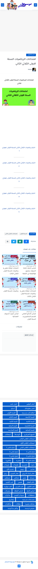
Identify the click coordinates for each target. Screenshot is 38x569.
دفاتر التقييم (14, 473)
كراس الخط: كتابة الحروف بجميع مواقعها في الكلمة (29, 271)
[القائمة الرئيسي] (35, 5)
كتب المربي (19, 486)
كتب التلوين (31, 486)
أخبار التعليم (31, 404)
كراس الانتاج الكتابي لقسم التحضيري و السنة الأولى (29, 316)
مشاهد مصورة (30, 504)
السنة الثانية (13, 421)
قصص (20, 482)
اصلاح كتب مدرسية (28, 413)
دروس (22, 469)
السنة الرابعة (13, 426)
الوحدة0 (17, 434)
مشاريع (11, 499)
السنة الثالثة (13, 417)
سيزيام (32, 478)
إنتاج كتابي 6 (30, 460)
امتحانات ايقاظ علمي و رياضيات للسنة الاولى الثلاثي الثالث (28, 293)
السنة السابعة (30, 430)
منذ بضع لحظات (30, 266)
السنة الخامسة (30, 426)
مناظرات (8, 504)
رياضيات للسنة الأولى (10, 291)
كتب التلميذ (9, 482)
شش (24, 478)
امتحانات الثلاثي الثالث (27, 439)
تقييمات (6, 465)
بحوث (33, 465)
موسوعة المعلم (10, 562)
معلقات (18, 504)
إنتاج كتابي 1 (10, 447)
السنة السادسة (13, 430)
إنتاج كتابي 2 (30, 452)
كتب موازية (8, 486)
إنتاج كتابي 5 (13, 456)
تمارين (32, 469)
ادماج (13, 408)
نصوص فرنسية (30, 508)
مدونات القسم (19, 495)
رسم (5, 473)
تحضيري (24, 465)
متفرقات (7, 491)
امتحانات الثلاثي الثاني (11, 234)
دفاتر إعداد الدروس (28, 473)
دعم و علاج (10, 469)
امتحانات (8, 434)
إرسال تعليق (29, 335)
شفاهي (16, 478)
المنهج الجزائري (29, 434)
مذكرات (7, 495)
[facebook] (19, 566)
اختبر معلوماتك (30, 408)
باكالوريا (8, 460)
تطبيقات (15, 465)
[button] (26, 241)
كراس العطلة (18, 491)
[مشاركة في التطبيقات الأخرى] (7, 241)
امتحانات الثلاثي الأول (27, 443)
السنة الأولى (31, 55)
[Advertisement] (19, 31)
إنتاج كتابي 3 (13, 452)
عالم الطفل (31, 482)
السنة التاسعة (30, 417)
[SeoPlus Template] (32, 562)
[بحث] (2, 5)
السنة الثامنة (30, 421)
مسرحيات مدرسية (28, 499)
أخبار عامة (13, 404)
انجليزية (18, 460)
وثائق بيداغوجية (13, 508)
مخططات (31, 495)
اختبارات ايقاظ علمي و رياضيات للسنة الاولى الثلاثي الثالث (10, 271)
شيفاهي (7, 478)
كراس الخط (31, 491)
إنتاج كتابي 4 (30, 456)
